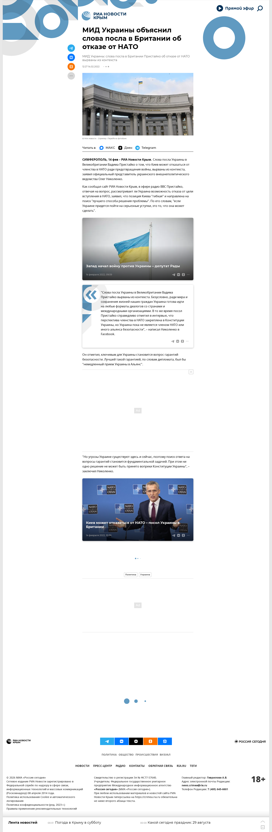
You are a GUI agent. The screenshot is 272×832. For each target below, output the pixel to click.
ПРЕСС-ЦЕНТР (102, 766)
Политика (130, 574)
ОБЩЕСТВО (126, 755)
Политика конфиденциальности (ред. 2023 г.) (35, 805)
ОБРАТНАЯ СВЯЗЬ (160, 766)
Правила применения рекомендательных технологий (41, 809)
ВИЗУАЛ (165, 755)
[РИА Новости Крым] (103, 16)
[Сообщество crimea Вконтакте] (122, 741)
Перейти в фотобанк (117, 138)
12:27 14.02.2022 (91, 66)
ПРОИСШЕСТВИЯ (146, 755)
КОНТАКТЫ (137, 766)
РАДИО (120, 766)
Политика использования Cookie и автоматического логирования (40, 799)
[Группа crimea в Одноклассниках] (150, 741)
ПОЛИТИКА (109, 755)
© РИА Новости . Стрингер (94, 138)
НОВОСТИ (82, 766)
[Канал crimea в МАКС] (165, 741)
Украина (145, 574)
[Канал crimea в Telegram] (107, 741)
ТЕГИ (193, 766)
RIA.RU (181, 766)
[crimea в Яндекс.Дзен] (136, 741)
